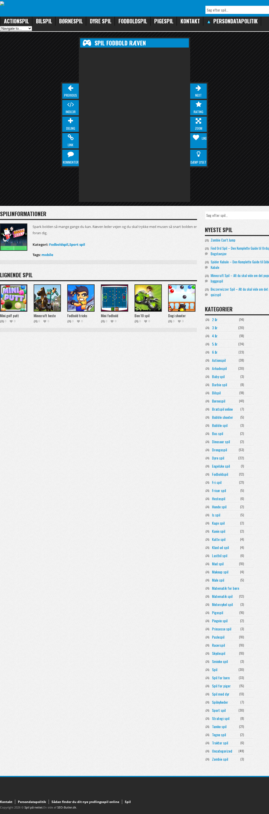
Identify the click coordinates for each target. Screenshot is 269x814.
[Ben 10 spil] (148, 298)
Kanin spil (218, 531)
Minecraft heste (45, 315)
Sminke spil (220, 661)
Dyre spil (100, 21)
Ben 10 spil (141, 315)
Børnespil (71, 21)
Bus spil (217, 433)
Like (204, 138)
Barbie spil (219, 384)
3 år (215, 327)
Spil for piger (221, 685)
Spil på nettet (33, 807)
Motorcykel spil (222, 604)
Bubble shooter (222, 417)
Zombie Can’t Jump (223, 240)
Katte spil (218, 539)
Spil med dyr (220, 694)
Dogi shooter (177, 315)
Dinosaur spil (221, 441)
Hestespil (218, 498)
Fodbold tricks (77, 315)
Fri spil (216, 482)
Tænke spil (219, 726)
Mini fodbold (109, 315)
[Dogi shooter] (181, 298)
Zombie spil (220, 759)
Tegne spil (219, 734)
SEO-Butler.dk (66, 807)
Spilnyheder (220, 702)
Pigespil (163, 21)
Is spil (216, 515)
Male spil (218, 580)
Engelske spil (221, 466)
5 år (215, 344)
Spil (214, 669)
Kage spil (218, 523)
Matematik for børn (225, 588)
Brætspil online (222, 409)
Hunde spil (219, 506)
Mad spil (218, 563)
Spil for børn (221, 677)
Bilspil (44, 21)
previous (70, 95)
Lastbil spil (219, 555)
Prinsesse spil (221, 629)
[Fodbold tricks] (81, 298)
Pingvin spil (219, 620)
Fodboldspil (132, 21)
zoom (198, 128)
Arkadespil (219, 368)
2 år (215, 319)
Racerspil (218, 645)
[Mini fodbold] (114, 298)
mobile (47, 254)
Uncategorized (222, 751)
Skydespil (218, 653)
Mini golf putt (9, 315)
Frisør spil (219, 490)
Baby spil (218, 376)
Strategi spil (220, 718)
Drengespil (219, 449)
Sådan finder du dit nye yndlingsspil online (85, 802)
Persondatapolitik (32, 802)
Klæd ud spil (220, 547)
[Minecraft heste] (47, 298)
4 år (215, 335)
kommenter (71, 162)
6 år (215, 352)
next (198, 95)
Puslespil (218, 637)
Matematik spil (222, 596)
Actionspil (16, 21)
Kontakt (190, 21)
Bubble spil (219, 425)
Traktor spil (220, 742)
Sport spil (77, 244)
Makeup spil (220, 572)
